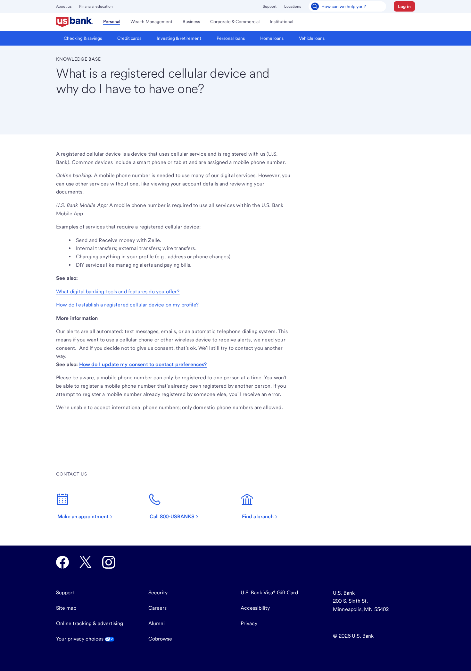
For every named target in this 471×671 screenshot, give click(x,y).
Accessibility (255, 608)
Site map (66, 608)
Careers (157, 608)
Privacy (249, 623)
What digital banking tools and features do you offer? (117, 291)
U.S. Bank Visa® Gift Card (269, 592)
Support (270, 6)
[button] (404, 6)
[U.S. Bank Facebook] (62, 562)
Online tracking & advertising (89, 623)
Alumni (156, 623)
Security (158, 592)
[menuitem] (74, 22)
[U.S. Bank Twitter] (85, 562)
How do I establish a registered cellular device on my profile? (127, 305)
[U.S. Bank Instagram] (108, 562)
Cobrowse (160, 639)
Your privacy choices (80, 639)
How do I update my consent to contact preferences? (143, 364)
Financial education (96, 6)
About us (63, 6)
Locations (292, 6)
